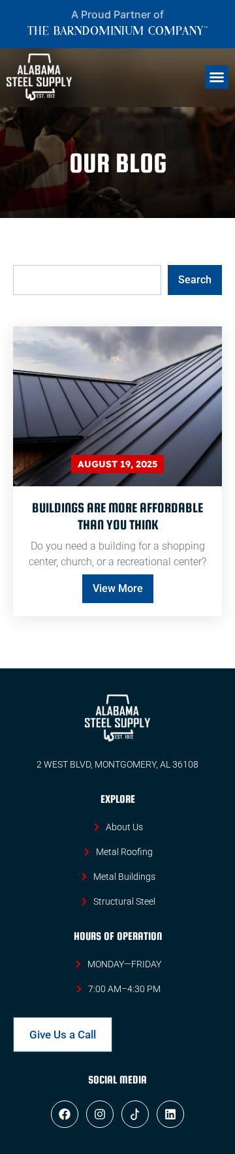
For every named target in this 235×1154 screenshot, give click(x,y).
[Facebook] (64, 1114)
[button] (216, 77)
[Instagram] (100, 1114)
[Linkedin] (170, 1114)
